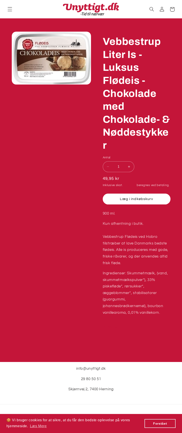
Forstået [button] (160, 423)
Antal (107, 157)
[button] (10, 9)
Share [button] (112, 327)
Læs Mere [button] (38, 426)
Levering (130, 185)
